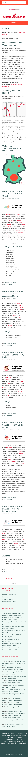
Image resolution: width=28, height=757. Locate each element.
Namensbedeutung (13, 739)
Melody (15, 315)
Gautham (20, 232)
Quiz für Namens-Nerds (9, 602)
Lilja (22, 463)
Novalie (4, 86)
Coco (8, 383)
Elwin (20, 451)
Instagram (23, 744)
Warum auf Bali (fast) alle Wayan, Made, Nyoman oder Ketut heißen (13, 663)
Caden (7, 240)
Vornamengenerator (8, 599)
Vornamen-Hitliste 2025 (9, 594)
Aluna (20, 222)
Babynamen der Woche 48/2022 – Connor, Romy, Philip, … (13, 354)
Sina (20, 309)
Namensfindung (8, 742)
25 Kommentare (8, 345)
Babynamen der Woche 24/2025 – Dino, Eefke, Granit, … (12, 193)
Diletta (22, 381)
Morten (20, 391)
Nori (11, 84)
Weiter (10, 578)
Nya (8, 86)
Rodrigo (9, 325)
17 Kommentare (8, 415)
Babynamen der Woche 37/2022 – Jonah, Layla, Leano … (12, 424)
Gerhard (8, 377)
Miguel (19, 545)
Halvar (10, 220)
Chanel (8, 234)
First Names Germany (9, 744)
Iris (9, 395)
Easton (9, 224)
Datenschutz (7, 735)
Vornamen (5, 733)
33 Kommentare (8, 499)
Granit (18, 214)
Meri (18, 303)
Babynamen (20, 742)
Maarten (16, 543)
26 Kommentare (8, 284)
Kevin (10, 531)
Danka (18, 230)
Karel (19, 317)
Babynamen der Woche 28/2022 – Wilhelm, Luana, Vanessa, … (12, 508)
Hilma (9, 236)
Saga (23, 224)
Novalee (20, 84)
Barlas (9, 226)
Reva (3, 539)
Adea (3, 533)
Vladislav (13, 461)
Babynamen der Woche (10, 282)
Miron (9, 459)
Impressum (15, 733)
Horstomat (5, 597)
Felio (7, 379)
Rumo (19, 220)
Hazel (21, 307)
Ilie (23, 539)
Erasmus (5, 387)
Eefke (8, 214)
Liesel (21, 453)
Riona (20, 305)
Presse (23, 733)
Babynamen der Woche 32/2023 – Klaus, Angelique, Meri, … (12, 293)
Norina (15, 84)
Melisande (9, 447)
